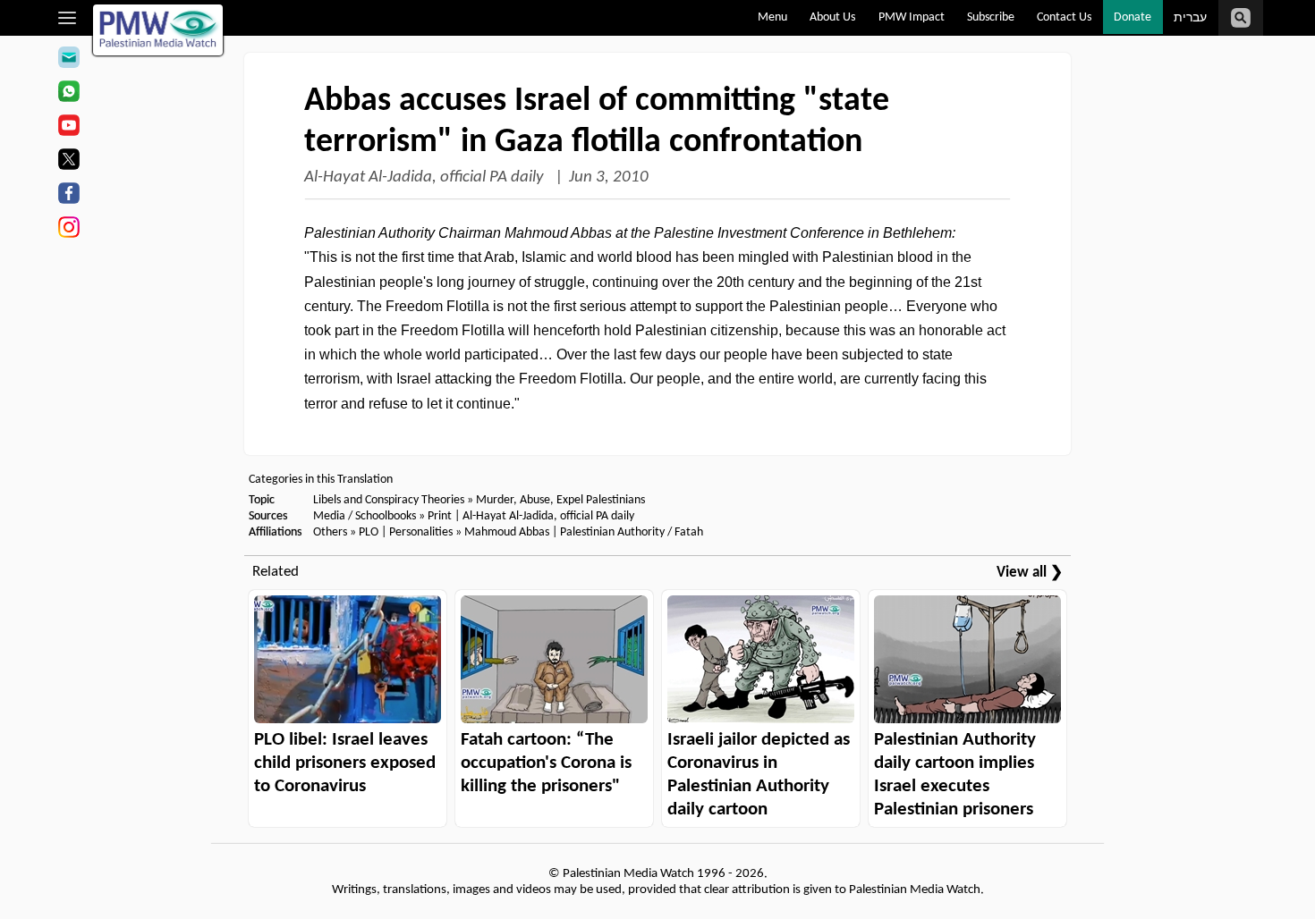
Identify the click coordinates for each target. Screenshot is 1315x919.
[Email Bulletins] (68, 60)
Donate (1132, 17)
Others (330, 532)
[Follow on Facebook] (68, 196)
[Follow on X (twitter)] (68, 162)
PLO (368, 532)
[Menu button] (68, 18)
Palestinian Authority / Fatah (631, 532)
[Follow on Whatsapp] (68, 94)
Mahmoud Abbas (506, 532)
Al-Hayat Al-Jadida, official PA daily (425, 177)
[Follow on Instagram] (68, 230)
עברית (1190, 18)
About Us (832, 17)
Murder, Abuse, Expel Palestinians (560, 500)
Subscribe (990, 17)
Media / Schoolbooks (364, 516)
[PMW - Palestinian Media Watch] (158, 29)
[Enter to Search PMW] (1240, 18)
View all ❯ (1030, 572)
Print (440, 516)
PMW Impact (911, 17)
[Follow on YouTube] (68, 128)
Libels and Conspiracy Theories (388, 500)
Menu (772, 17)
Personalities (421, 532)
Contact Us (1064, 17)
